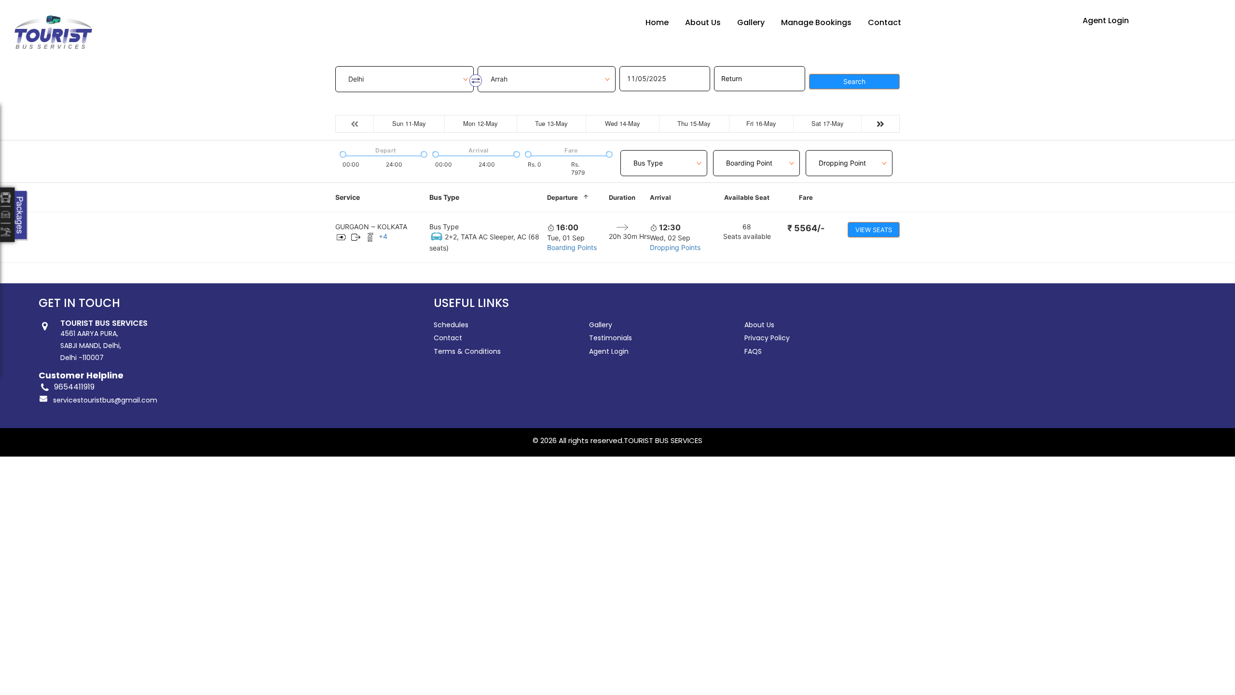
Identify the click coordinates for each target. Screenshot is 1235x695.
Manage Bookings (816, 22)
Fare (806, 197)
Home (657, 22)
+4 (383, 236)
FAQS (753, 351)
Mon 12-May (480, 123)
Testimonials (610, 338)
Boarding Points (572, 247)
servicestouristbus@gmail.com (105, 400)
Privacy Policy (767, 338)
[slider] (342, 153)
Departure (562, 197)
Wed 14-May (622, 123)
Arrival (660, 197)
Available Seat (746, 197)
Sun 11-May (409, 123)
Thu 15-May (694, 123)
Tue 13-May (551, 123)
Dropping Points (675, 247)
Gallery (751, 22)
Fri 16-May (761, 123)
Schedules (451, 325)
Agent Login (1106, 20)
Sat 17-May (827, 123)
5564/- (805, 228)
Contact (884, 22)
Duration (622, 197)
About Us (703, 22)
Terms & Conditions (467, 351)
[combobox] (663, 158)
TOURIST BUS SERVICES (663, 440)
